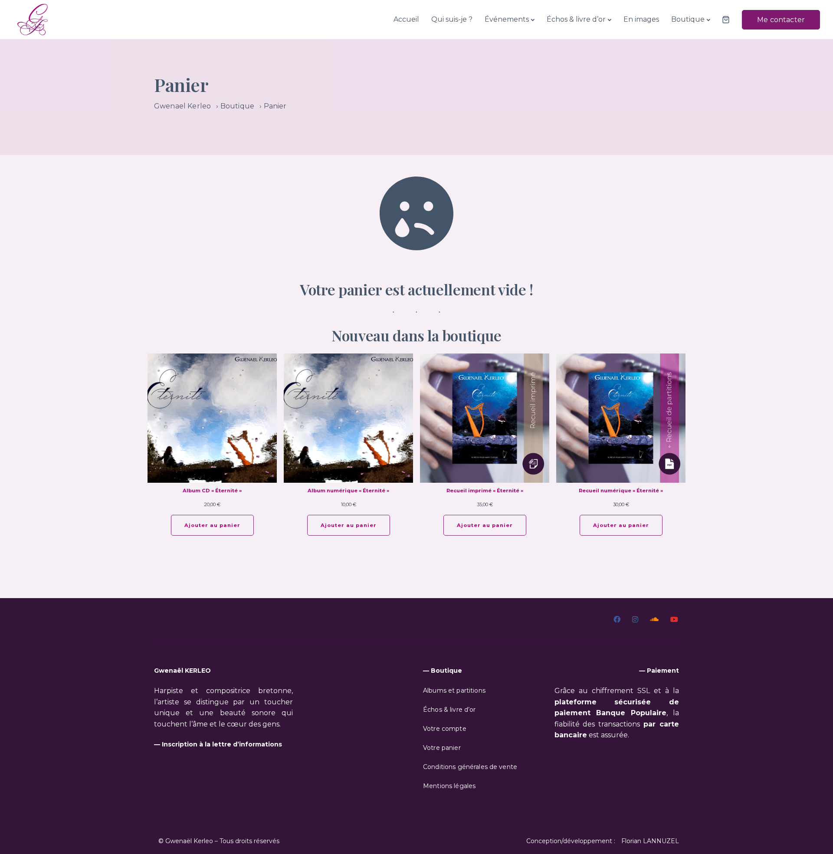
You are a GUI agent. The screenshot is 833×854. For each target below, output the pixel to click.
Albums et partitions (454, 690)
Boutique (688, 19)
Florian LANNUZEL (650, 841)
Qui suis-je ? (451, 19)
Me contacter (781, 20)
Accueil (406, 19)
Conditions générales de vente (470, 767)
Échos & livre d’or (576, 19)
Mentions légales (449, 786)
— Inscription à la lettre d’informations (218, 744)
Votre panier (442, 748)
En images (641, 19)
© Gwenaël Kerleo (185, 841)
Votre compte (444, 729)
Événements (507, 19)
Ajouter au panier (212, 525)
